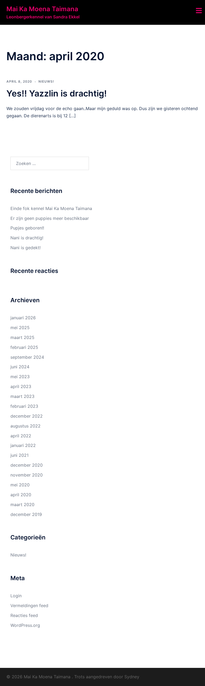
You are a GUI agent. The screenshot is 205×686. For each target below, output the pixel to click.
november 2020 (26, 475)
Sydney (131, 676)
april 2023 (20, 386)
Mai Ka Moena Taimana (42, 9)
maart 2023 (22, 396)
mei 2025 (20, 327)
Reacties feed (24, 615)
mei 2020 (20, 484)
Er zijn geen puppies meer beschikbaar (49, 218)
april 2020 (20, 494)
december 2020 (26, 465)
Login (16, 595)
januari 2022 (23, 445)
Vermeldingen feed (29, 605)
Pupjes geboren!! (27, 228)
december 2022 (26, 416)
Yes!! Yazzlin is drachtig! (56, 93)
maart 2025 (22, 337)
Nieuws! (46, 81)
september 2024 (27, 357)
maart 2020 (22, 504)
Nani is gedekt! (25, 247)
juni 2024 (19, 366)
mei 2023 (20, 376)
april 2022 (20, 435)
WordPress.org (25, 625)
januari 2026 (23, 317)
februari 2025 (24, 347)
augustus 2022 (25, 426)
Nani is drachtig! (26, 237)
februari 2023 (24, 406)
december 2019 (26, 514)
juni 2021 (19, 455)
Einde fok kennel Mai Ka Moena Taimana (51, 208)
